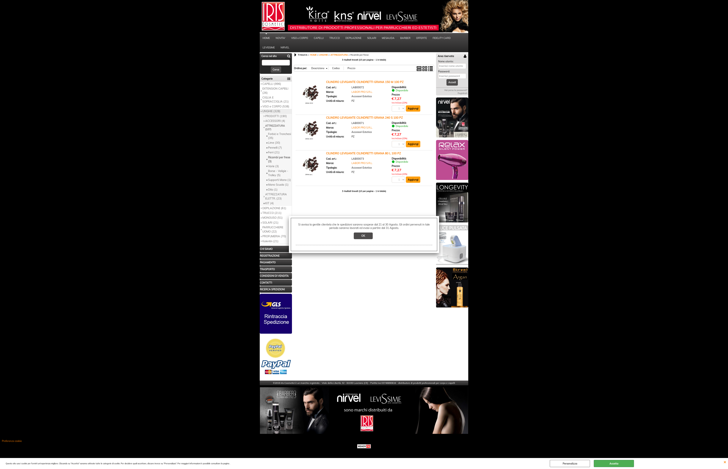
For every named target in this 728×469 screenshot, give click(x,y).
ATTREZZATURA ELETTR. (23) (276, 196)
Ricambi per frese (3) (279, 159)
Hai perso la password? (455, 90)
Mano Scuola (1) (278, 184)
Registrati (462, 93)
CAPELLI (319, 37)
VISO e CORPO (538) (275, 106)
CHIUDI (725, 462)
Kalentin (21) (270, 241)
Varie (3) (273, 166)
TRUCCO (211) (272, 213)
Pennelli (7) (275, 147)
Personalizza (570, 463)
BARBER (405, 37)
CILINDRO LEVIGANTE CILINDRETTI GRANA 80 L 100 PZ (363, 153)
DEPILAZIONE (353, 37)
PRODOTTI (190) (276, 116)
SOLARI (371, 37)
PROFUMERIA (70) (274, 236)
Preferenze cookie (12, 440)
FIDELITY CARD (442, 37)
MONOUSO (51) (272, 217)
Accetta (614, 463)
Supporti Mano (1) (279, 180)
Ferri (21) (274, 152)
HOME (266, 37)
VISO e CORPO (299, 37)
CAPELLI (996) (271, 84)
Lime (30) (274, 142)
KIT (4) (269, 203)
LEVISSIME (269, 47)
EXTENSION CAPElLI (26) (275, 90)
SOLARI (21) (270, 222)
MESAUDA (388, 37)
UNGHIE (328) (271, 111)
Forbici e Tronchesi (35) (279, 136)
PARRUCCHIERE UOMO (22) (272, 229)
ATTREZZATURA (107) (275, 127)
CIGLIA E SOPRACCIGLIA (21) (275, 99)
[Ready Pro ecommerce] (364, 446)
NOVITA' (281, 37)
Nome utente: (445, 61)
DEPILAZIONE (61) (274, 208)
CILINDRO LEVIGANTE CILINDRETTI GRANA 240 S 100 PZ (364, 117)
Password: (444, 71)
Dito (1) (273, 189)
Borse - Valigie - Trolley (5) (278, 173)
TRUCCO (334, 37)
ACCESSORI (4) (275, 121)
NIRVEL (285, 47)
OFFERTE (421, 37)
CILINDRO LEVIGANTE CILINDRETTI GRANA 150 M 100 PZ (365, 82)
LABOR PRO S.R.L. (362, 91)
